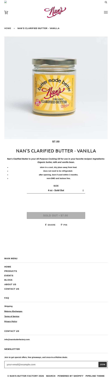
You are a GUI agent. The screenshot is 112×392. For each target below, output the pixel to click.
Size (56, 186)
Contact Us (11, 289)
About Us (10, 284)
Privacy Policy (10, 322)
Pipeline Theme (95, 376)
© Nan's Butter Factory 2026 (25, 376)
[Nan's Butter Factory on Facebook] (50, 385)
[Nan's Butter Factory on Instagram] (56, 385)
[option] (56, 87)
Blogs (8, 280)
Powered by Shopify (70, 376)
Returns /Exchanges (13, 311)
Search (50, 376)
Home (7, 28)
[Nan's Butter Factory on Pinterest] (61, 385)
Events (8, 275)
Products (10, 271)
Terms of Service (11, 316)
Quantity (56, 200)
